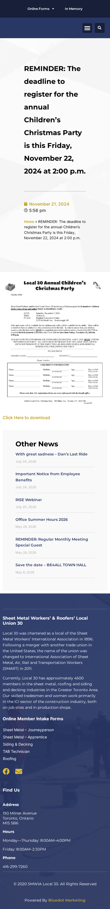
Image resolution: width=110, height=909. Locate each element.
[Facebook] (6, 771)
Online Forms (38, 9)
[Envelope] (18, 771)
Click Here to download (26, 417)
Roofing (9, 758)
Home (29, 221)
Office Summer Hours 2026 (41, 519)
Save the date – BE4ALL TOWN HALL (50, 564)
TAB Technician (16, 751)
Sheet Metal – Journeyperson (28, 729)
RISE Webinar (28, 499)
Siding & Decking (18, 744)
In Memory (73, 9)
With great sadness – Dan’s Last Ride (51, 454)
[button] (87, 28)
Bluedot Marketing (66, 900)
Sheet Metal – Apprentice (25, 737)
